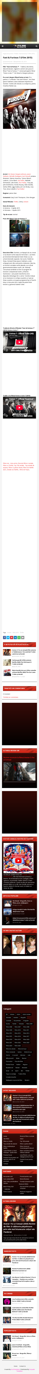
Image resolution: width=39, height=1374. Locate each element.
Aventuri (16, 1017)
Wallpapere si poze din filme (14, 1080)
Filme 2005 (29, 1024)
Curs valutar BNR (9, 1179)
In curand (15, 1055)
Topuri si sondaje (11, 1074)
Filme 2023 (26, 1042)
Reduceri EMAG (23, 1184)
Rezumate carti (8, 1176)
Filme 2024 (9, 1046)
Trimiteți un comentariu (10, 697)
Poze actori (9, 1061)
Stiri (22, 1071)
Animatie (8, 1017)
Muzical (24, 1058)
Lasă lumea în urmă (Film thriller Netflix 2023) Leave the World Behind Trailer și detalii (23, 1310)
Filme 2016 (18, 1036)
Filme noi (6, 463)
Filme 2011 (26, 1030)
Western (27, 1080)
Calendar (7, 1189)
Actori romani (26, 1014)
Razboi (18, 1064)
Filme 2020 (26, 1039)
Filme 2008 (26, 1027)
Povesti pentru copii (26, 1176)
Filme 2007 (18, 1027)
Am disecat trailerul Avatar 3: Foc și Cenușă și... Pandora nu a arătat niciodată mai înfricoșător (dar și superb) (24, 1280)
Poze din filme (19, 1061)
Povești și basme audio (27, 1181)
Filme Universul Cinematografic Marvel (27, 1147)
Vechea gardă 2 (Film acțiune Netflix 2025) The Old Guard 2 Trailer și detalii (21, 662)
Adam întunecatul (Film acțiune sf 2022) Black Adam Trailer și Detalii (24, 919)
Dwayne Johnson (20, 174)
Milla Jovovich (10, 1058)
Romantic (24, 1068)
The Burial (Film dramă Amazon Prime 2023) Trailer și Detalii (22, 1319)
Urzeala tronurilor (11, 1077)
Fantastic (21, 1024)
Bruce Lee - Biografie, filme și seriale (21, 1354)
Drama (8, 1024)
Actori (18, 1014)
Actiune (26, 202)
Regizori (25, 1064)
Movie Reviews (24, 1179)
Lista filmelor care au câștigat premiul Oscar (26, 1156)
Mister (18, 1058)
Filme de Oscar (22, 1049)
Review (18, 1068)
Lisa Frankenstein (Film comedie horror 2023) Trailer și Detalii (23, 1300)
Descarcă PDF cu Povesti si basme (27, 1187)
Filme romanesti (10, 1052)
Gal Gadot (21, 180)
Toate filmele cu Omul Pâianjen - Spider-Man (10, 1151)
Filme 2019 (18, 1039)
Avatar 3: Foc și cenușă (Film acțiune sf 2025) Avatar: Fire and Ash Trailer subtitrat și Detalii (24, 652)
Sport (16, 1071)
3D (7, 1014)
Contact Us (22, 1366)
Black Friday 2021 (9, 1186)
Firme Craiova (8, 1191)
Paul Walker (20, 189)
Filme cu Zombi (8, 465)
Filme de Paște (24, 470)
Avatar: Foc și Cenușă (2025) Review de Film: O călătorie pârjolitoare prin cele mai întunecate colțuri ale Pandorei (24, 1118)
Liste (29, 1055)
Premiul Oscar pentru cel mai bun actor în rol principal (11, 1159)
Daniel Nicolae (8, 61)
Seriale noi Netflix (13, 470)
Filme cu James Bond (15, 467)
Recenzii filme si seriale (25, 463)
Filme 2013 (18, 1033)
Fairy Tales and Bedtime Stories (11, 1182)
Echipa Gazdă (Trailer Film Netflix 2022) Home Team (24, 910)
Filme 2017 (26, 1036)
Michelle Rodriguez (15, 176)
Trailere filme (22, 1074)
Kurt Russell (26, 176)
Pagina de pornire (8, 54)
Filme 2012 (9, 1033)
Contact (6, 1164)
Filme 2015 (16, 632)
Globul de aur (28, 1052)
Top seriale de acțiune (10, 1144)
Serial (7, 1071)
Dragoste (26, 1021)
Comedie (8, 1021)
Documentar (17, 1021)
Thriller (16, 54)
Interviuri (22, 1055)
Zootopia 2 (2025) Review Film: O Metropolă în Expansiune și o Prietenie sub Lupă (23, 1107)
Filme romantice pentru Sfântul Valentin (27, 1151)
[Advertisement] (19, 22)
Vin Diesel (11, 174)
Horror (8, 1055)
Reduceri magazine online (26, 1192)
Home (5, 1136)
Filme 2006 (9, 1027)
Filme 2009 (9, 1030)
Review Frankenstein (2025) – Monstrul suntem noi (21, 1270)
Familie (14, 1024)
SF (12, 1071)
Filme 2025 (18, 1046)
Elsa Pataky (22, 183)
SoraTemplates (15, 1369)
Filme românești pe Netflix (9, 1147)
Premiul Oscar (10, 1064)
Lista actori (13, 463)
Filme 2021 (9, 1042)
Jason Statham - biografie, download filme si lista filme (21, 1346)
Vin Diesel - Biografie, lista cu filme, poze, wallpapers (22, 902)
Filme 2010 (18, 1030)
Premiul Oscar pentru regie (26, 1160)
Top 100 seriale (19, 465)
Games (20, 1052)
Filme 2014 (26, 1033)
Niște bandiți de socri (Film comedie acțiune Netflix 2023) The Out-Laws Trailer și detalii (24, 672)
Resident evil (9, 1068)
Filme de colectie (11, 1049)
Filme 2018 (9, 1039)
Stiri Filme (6, 1139)
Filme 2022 (18, 1042)
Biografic (23, 1017)
